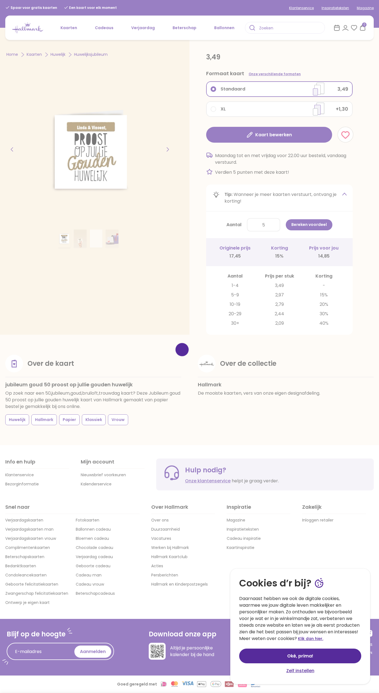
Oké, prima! (300, 656)
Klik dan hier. (310, 638)
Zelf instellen (300, 671)
